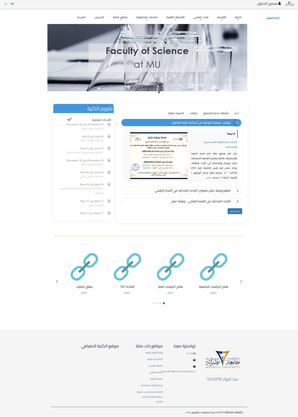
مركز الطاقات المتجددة (152, 385)
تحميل (213, 292)
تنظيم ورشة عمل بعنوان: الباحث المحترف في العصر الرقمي (193, 190)
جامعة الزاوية (156, 378)
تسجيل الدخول (267, 3)
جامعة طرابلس (155, 365)
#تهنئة (220, 142)
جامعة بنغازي (156, 372)
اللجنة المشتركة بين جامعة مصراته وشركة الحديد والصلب (150, 397)
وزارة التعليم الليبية (154, 352)
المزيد (208, 178)
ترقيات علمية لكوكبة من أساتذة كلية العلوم (201, 122)
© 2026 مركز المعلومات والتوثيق (207, 412)
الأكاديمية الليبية (155, 359)
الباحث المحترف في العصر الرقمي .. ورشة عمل (201, 201)
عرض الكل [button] (235, 211)
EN (12, 3)
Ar (5, 3)
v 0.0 (188, 412)
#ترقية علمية (230, 142)
